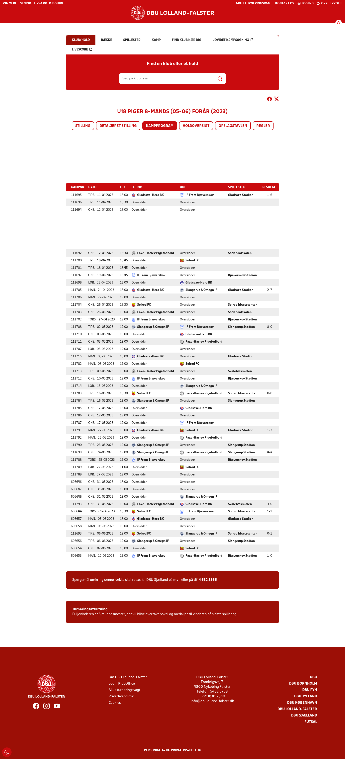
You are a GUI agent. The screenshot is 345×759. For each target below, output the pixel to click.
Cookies (115, 703)
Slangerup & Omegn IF (201, 290)
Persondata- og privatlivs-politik (172, 750)
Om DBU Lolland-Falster (128, 677)
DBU (313, 677)
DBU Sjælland (304, 715)
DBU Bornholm (303, 683)
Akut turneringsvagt (254, 3)
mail (176, 580)
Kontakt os (284, 3)
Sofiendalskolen (240, 253)
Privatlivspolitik (121, 696)
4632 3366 (208, 580)
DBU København (302, 703)
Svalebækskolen (240, 371)
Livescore (80, 49)
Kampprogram (159, 126)
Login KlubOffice (122, 683)
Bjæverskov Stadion (242, 275)
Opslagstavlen (233, 126)
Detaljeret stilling (118, 126)
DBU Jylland (305, 696)
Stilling (82, 126)
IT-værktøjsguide (49, 3)
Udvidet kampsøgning (230, 40)
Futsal (310, 722)
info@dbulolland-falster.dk (212, 701)
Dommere (9, 3)
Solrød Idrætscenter (242, 304)
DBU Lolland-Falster (297, 709)
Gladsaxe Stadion (240, 195)
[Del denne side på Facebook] (269, 100)
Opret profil (331, 3)
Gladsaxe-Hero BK (150, 195)
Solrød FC (192, 260)
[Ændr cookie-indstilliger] (7, 752)
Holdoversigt (196, 126)
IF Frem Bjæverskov (199, 195)
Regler (263, 126)
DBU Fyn (309, 690)
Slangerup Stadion (241, 327)
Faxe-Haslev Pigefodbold (155, 253)
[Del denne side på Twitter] (276, 100)
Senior (25, 3)
